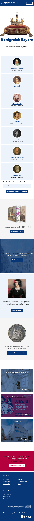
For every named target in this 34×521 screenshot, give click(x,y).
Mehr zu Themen (17, 231)
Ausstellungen (22, 481)
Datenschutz (7, 494)
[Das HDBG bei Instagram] (25, 516)
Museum (6, 479)
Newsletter (6, 484)
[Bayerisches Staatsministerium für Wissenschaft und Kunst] (17, 508)
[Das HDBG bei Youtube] (29, 516)
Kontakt (5, 499)
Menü (29, 3)
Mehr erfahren (17, 260)
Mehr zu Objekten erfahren (17, 353)
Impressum (6, 496)
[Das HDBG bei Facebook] (22, 516)
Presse (20, 479)
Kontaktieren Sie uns (17, 465)
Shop (19, 484)
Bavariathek (6, 481)
